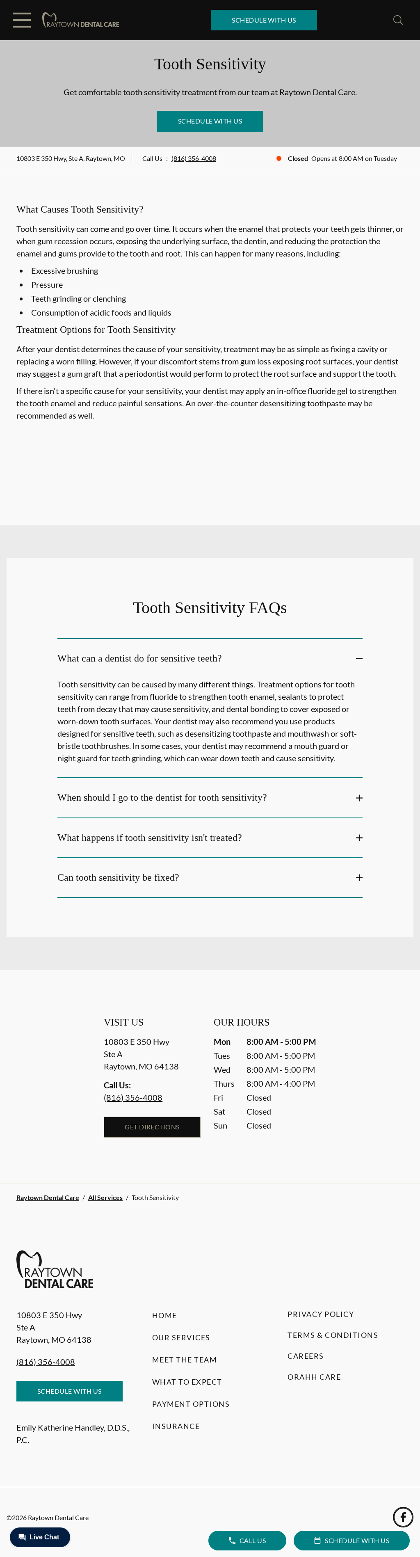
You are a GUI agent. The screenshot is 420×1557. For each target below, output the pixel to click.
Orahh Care (314, 1376)
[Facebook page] (403, 1517)
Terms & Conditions (333, 1334)
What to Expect (187, 1381)
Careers (306, 1355)
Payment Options (191, 1403)
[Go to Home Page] (80, 20)
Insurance (176, 1426)
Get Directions (152, 1127)
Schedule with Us (264, 20)
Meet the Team (184, 1359)
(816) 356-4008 (193, 158)
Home (164, 1315)
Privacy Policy (321, 1314)
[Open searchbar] (398, 20)
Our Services (181, 1337)
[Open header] (22, 20)
